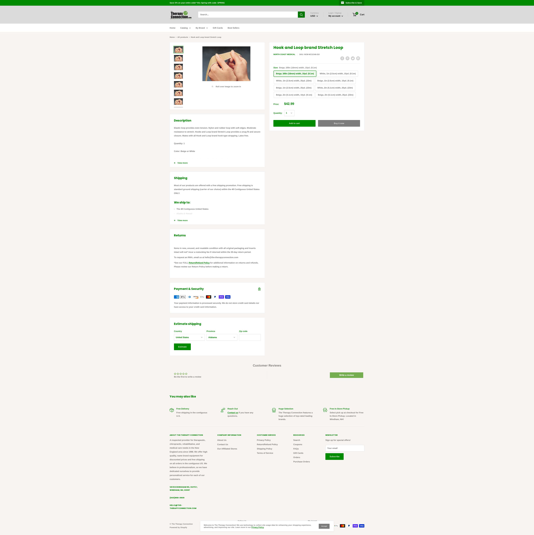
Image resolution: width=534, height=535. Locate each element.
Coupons (297, 444)
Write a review (346, 375)
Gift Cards (218, 28)
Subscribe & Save (354, 3)
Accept (324, 526)
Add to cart (294, 123)
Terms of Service (265, 453)
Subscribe (334, 456)
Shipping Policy (264, 449)
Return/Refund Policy (199, 263)
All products (182, 37)
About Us (221, 440)
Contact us (233, 412)
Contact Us (222, 444)
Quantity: (277, 113)
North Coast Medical (284, 54)
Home (172, 28)
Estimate (182, 347)
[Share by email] (358, 58)
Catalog (184, 28)
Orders (296, 457)
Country (178, 331)
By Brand (200, 28)
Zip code (243, 331)
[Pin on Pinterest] (347, 58)
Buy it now (339, 123)
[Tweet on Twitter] (353, 58)
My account (334, 16)
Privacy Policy (264, 440)
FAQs (296, 449)
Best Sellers (233, 28)
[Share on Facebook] (342, 58)
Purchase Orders (301, 461)
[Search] (301, 15)
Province (211, 331)
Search (296, 440)
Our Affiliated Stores (227, 449)
